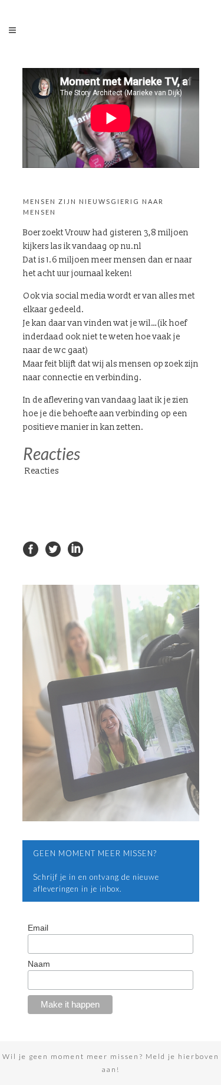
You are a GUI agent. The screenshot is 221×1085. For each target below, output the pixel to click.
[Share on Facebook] (30, 548)
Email (38, 927)
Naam (39, 964)
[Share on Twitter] (53, 548)
